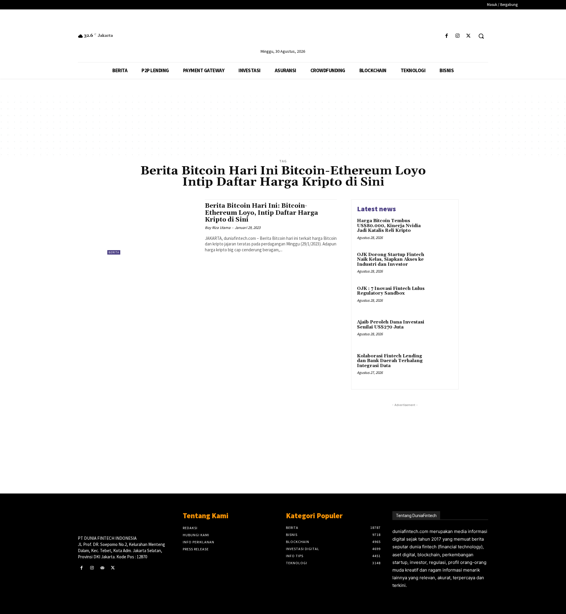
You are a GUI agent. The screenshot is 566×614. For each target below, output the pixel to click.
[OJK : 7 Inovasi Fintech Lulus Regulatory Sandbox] (440, 297)
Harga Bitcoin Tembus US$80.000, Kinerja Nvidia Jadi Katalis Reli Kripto (389, 225)
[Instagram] (458, 36)
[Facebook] (446, 36)
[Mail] (102, 568)
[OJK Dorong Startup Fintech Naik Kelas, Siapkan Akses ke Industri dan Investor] (440, 263)
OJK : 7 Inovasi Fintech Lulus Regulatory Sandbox (390, 291)
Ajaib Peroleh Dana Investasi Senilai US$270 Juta (390, 324)
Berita (113, 252)
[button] (481, 36)
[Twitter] (469, 36)
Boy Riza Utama (218, 227)
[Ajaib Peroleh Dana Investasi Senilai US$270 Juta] (440, 331)
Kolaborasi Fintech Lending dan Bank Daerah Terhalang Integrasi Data (390, 361)
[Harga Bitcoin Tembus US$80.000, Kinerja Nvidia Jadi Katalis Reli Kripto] (440, 229)
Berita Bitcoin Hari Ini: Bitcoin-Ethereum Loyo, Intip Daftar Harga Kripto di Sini (261, 212)
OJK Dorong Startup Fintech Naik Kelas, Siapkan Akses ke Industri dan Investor (390, 259)
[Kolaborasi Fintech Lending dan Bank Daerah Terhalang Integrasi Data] (440, 365)
